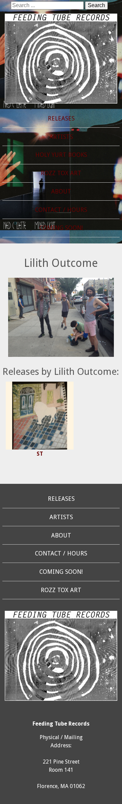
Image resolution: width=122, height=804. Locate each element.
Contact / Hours (61, 209)
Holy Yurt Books (61, 154)
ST (40, 454)
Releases (61, 118)
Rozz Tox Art (61, 173)
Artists (61, 136)
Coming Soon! (61, 227)
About (61, 191)
